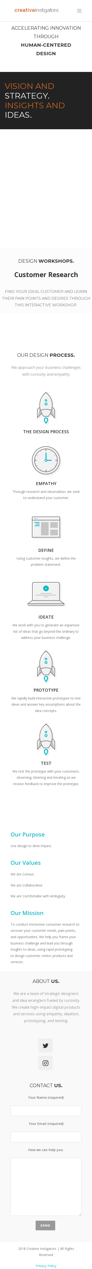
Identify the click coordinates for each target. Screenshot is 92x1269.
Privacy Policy (46, 1266)
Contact (46, 1085)
